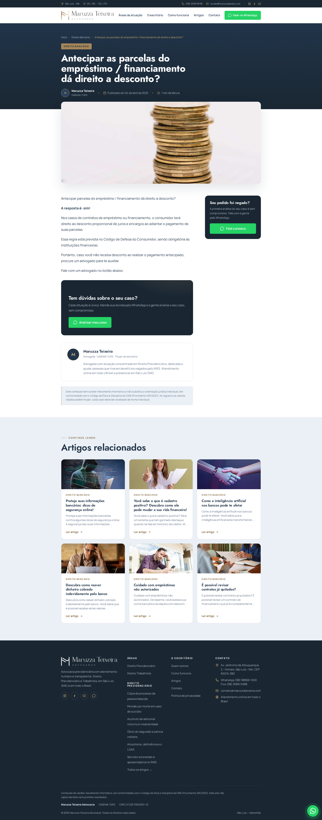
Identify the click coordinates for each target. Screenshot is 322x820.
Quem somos (179, 666)
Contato (214, 15)
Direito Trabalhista (139, 673)
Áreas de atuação (130, 15)
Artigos (199, 15)
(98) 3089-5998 (194, 3)
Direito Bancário (81, 37)
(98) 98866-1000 (246, 680)
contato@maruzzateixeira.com (225, 3)
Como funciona (178, 15)
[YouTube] (259, 3)
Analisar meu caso (93, 322)
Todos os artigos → (139, 770)
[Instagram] (249, 3)
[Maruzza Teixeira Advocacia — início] (87, 15)
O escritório (155, 15)
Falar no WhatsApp (245, 15)
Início (64, 37)
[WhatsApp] (94, 695)
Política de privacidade (186, 696)
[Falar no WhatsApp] (313, 811)
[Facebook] (254, 3)
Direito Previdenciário (141, 666)
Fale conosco (236, 228)
